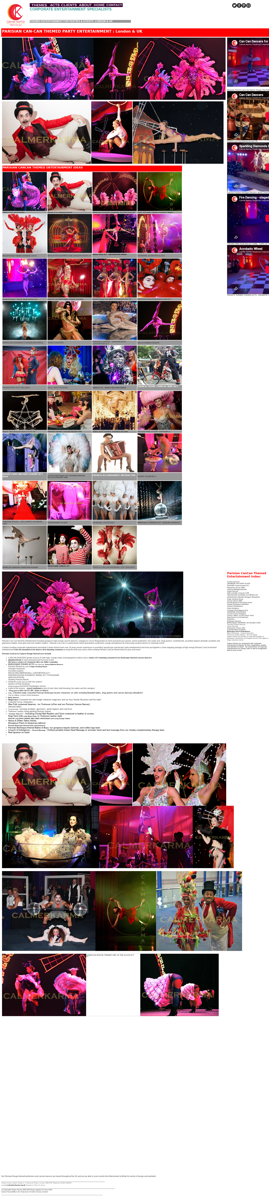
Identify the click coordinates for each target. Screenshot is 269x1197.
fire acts (25, 666)
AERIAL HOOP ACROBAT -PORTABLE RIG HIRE (110, 431)
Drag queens (14, 690)
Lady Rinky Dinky (30, 716)
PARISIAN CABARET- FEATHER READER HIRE (64, 431)
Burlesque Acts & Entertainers (238, 631)
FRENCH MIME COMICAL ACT (58, 566)
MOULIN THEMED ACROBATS (148, 343)
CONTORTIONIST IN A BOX (57, 522)
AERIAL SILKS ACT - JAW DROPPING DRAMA (109, 254)
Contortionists (13, 709)
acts (15, 1185)
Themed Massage (38, 730)
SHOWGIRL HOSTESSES (236, 612)
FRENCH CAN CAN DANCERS (13, 212)
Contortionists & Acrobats (236, 629)
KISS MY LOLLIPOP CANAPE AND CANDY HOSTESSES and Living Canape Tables (39, 718)
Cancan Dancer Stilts (234, 601)
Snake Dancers (232, 591)
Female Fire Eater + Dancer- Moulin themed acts (19, 299)
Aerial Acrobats (13, 686)
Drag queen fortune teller (236, 628)
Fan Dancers (39, 664)
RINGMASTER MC (14, 660)
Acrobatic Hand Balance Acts (237, 610)
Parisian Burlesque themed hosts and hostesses (26, 725)
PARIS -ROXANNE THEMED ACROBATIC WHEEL (155, 212)
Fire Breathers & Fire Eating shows (239, 602)
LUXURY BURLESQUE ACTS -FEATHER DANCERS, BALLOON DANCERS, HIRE (66, 476)
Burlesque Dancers (234, 621)
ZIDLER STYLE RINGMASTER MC (59, 212)
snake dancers (22, 682)
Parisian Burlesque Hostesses (238, 604)
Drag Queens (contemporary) (237, 617)
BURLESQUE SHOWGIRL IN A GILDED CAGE (244, 623)
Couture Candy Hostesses (236, 614)
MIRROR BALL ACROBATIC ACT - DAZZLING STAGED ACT (158, 522)
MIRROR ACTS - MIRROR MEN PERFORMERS (109, 388)
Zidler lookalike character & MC (238, 593)
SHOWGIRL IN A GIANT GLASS (238, 583)
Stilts (10, 693)
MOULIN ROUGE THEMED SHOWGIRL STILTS (19, 256)
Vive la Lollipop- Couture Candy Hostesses (23, 695)
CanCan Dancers (233, 582)
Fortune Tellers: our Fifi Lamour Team (240, 615)
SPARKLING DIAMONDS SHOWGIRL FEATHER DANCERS (113, 212)
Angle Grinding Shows (235, 599)
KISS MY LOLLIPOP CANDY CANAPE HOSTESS (65, 299)
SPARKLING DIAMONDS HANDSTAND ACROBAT (20, 567)
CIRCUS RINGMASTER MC (237, 589)
